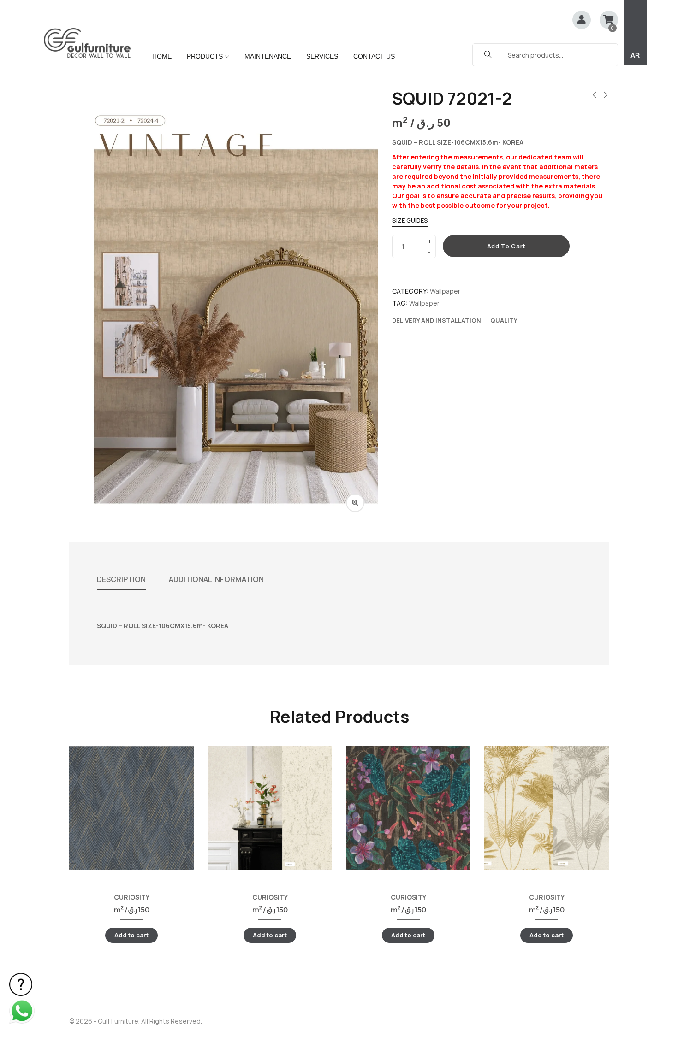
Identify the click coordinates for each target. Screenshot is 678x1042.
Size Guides (410, 220)
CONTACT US (374, 56)
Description (121, 579)
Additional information (216, 579)
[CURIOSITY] (131, 808)
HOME (162, 56)
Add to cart (506, 246)
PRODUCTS (206, 56)
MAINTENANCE (267, 56)
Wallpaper (445, 291)
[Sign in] (581, 20)
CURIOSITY (131, 897)
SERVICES (322, 56)
